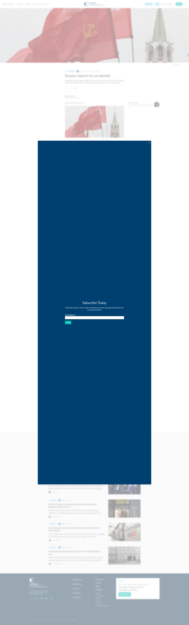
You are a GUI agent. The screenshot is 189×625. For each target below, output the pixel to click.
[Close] (149, 142)
